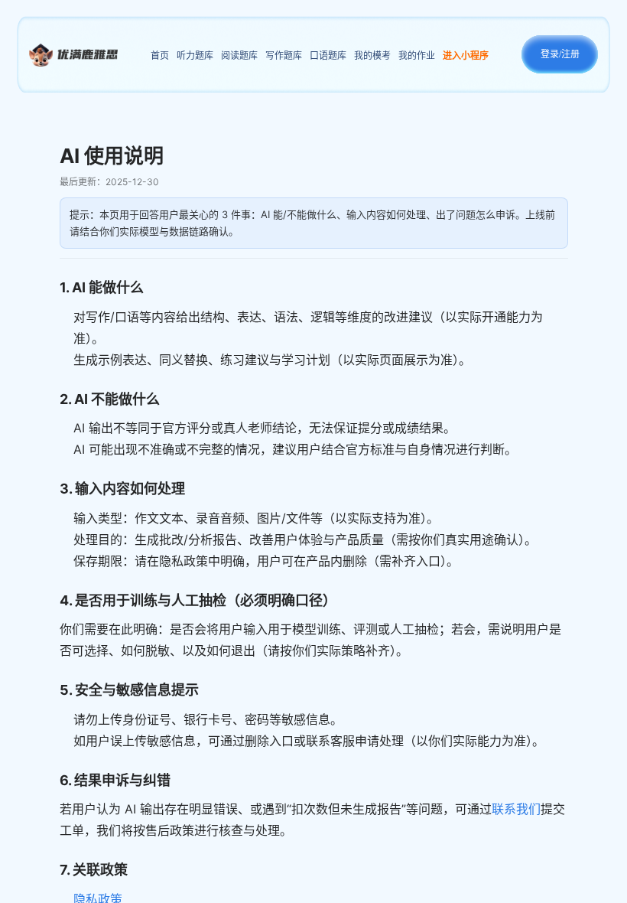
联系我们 (516, 809)
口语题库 (328, 55)
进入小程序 (466, 55)
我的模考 (372, 55)
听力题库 (195, 55)
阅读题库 (239, 55)
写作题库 (283, 55)
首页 (160, 55)
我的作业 (416, 55)
